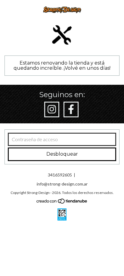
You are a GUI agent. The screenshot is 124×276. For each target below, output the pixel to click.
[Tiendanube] (62, 202)
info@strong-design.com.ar (62, 183)
